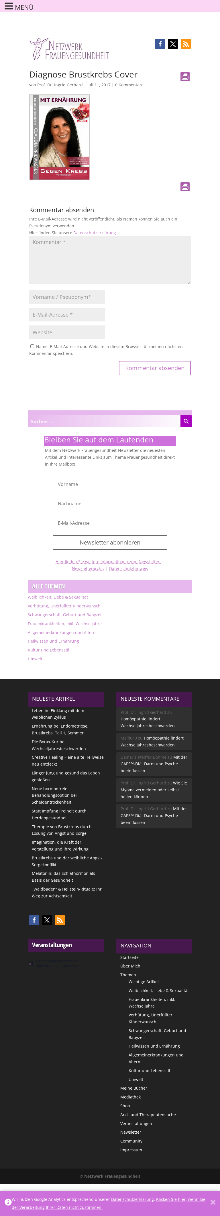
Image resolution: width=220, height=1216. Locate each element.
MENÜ (24, 7)
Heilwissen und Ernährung (53, 641)
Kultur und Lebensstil (48, 650)
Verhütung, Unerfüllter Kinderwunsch (64, 606)
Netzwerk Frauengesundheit (112, 1176)
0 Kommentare (129, 85)
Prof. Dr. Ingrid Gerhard (60, 85)
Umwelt (35, 658)
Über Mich (130, 966)
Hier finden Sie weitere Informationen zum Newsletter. (108, 561)
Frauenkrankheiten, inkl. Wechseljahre (65, 623)
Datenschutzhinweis (128, 568)
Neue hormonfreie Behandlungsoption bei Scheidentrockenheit (54, 795)
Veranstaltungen (136, 1123)
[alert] (66, 963)
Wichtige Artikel (144, 981)
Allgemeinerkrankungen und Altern (62, 632)
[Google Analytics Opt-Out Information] (8, 1203)
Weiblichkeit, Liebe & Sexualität (58, 597)
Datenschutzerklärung (94, 232)
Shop (125, 1105)
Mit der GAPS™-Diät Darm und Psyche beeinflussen (154, 764)
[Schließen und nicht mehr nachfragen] (213, 1203)
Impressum (131, 1150)
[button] (160, 44)
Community (131, 1141)
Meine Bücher (133, 1088)
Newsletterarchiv (88, 568)
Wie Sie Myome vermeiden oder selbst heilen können (154, 789)
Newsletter (130, 1132)
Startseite (129, 957)
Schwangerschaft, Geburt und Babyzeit (65, 614)
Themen (128, 974)
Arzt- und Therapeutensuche (148, 1114)
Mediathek (130, 1097)
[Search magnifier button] (186, 421)
